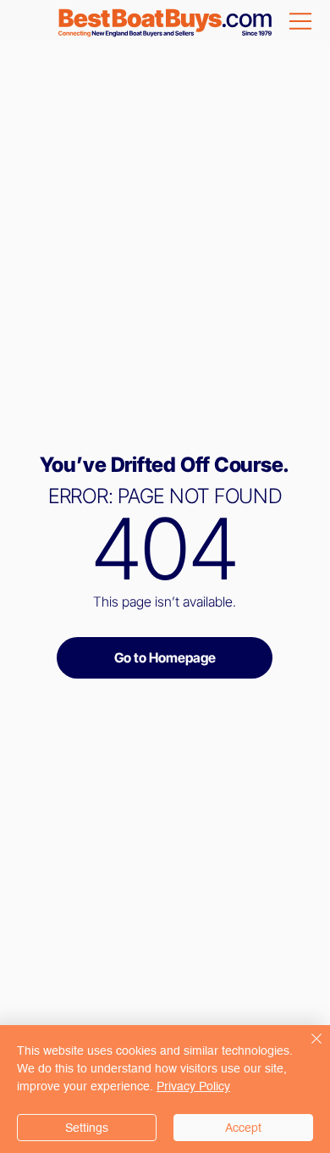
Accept (243, 1127)
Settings (86, 1127)
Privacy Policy (193, 1086)
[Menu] (301, 21)
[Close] (306, 1048)
